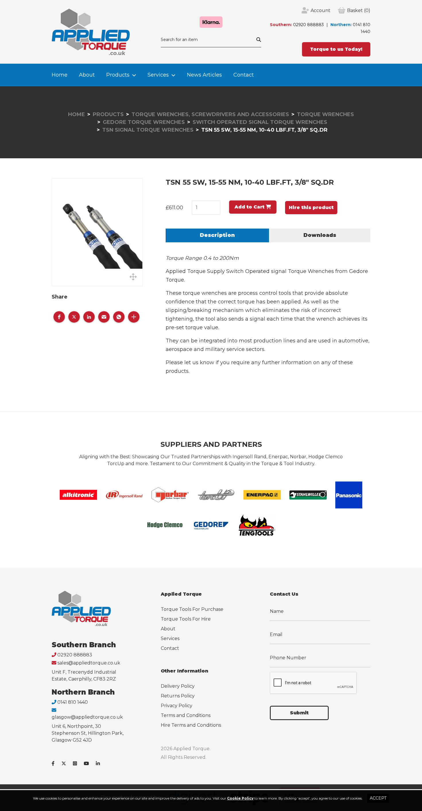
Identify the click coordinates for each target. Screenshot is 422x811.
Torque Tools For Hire (186, 619)
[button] (59, 317)
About (87, 75)
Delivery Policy (178, 686)
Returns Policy (178, 696)
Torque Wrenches (325, 114)
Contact (243, 75)
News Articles (204, 75)
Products (117, 75)
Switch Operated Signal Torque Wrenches (260, 122)
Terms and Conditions (185, 715)
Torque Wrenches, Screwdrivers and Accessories (210, 114)
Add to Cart (250, 207)
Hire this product (311, 207)
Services (158, 75)
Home (59, 75)
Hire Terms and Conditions (191, 725)
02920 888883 (308, 24)
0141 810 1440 (72, 702)
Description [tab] (217, 235)
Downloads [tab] (319, 235)
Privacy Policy (176, 705)
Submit (299, 713)
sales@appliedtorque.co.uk (88, 663)
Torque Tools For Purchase (192, 609)
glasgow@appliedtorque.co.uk (87, 717)
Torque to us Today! (336, 49)
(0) (358, 10)
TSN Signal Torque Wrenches (147, 130)
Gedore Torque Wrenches (144, 122)
